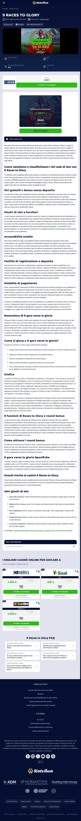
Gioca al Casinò (40, 41)
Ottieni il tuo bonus (47, 85)
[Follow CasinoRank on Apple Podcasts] (53, 761)
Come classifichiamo (40, 736)
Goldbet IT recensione (21, 627)
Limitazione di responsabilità (36, 819)
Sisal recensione (60, 595)
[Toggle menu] (4, 3)
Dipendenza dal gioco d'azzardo (55, 819)
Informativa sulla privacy (40, 728)
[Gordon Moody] (40, 796)
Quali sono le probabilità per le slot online (40, 703)
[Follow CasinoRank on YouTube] (42, 761)
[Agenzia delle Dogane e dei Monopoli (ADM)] (9, 787)
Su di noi (40, 724)
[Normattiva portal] (33, 787)
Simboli (40, 699)
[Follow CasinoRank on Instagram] (32, 761)
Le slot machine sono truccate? (40, 695)
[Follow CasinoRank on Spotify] (48, 761)
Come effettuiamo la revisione (40, 732)
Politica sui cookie (22, 819)
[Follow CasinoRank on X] (37, 761)
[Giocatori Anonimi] (27, 796)
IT (39, 767)
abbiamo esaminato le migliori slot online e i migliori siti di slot (36, 530)
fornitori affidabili (50, 226)
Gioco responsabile (71, 819)
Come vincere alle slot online (40, 706)
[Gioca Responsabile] (64, 787)
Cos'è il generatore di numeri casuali (40, 710)
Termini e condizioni (9, 819)
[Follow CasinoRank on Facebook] (27, 761)
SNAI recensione (21, 595)
